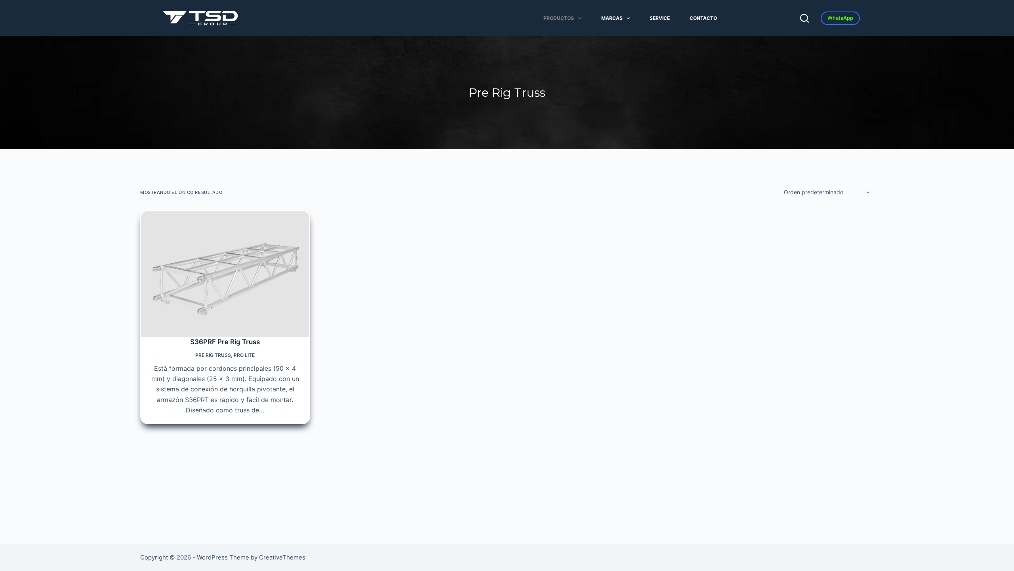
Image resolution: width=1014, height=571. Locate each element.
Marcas (612, 18)
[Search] (804, 18)
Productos (558, 18)
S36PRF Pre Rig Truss (225, 342)
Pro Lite (244, 355)
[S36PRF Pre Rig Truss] (225, 274)
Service (660, 18)
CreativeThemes (282, 557)
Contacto (703, 18)
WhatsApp (840, 18)
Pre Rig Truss (213, 355)
